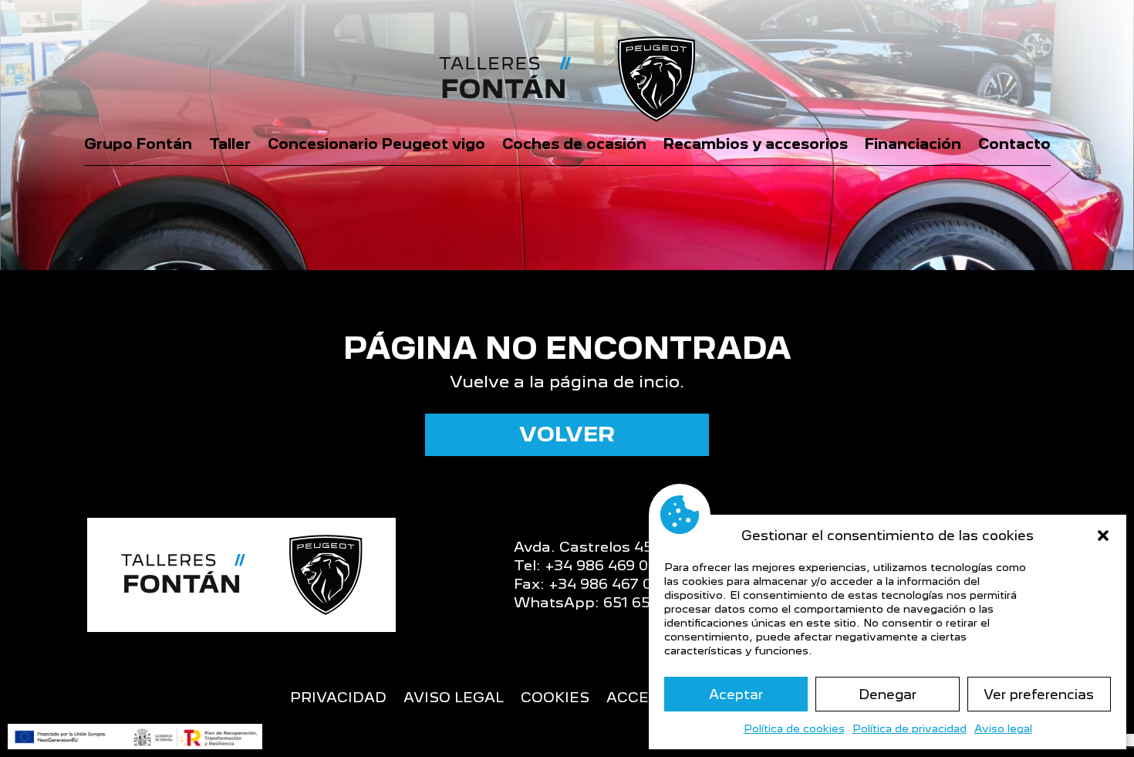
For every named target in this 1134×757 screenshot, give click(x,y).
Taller (230, 144)
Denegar (887, 694)
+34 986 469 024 (605, 565)
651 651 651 (644, 602)
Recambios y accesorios (755, 144)
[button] (1103, 535)
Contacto (1014, 144)
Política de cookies (794, 728)
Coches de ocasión (574, 144)
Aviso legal (1003, 728)
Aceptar (736, 694)
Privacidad (338, 698)
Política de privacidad (909, 728)
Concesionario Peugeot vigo (376, 144)
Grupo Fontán (138, 144)
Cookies (555, 698)
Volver (567, 434)
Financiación (913, 144)
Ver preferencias (1039, 694)
